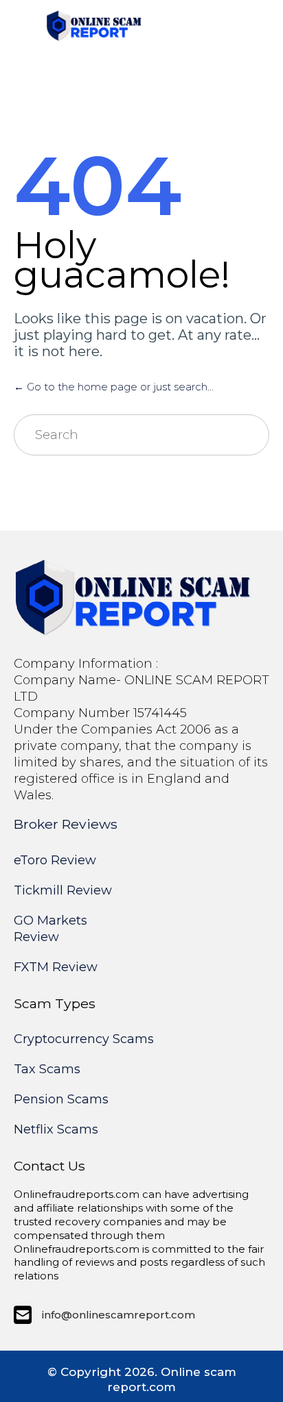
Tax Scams (47, 1069)
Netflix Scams (56, 1129)
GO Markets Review (50, 928)
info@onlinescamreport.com (118, 1314)
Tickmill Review (63, 890)
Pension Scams (61, 1099)
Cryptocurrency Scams (84, 1039)
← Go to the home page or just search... (114, 386)
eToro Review (55, 860)
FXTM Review (56, 967)
